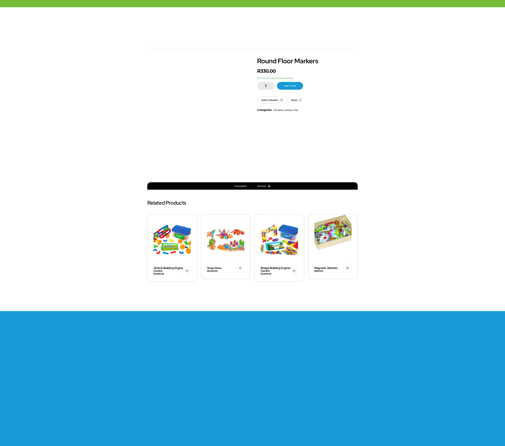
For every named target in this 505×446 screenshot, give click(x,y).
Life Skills (278, 110)
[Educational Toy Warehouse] (193, 27)
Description (240, 186)
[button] (272, 100)
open (356, 63)
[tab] (240, 186)
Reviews (263, 186)
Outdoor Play (291, 110)
